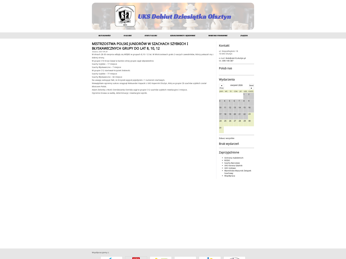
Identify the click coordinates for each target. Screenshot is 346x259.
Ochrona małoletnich (233, 158)
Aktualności (104, 35)
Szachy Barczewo (232, 163)
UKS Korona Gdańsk (233, 165)
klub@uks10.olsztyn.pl (236, 58)
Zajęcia (244, 35)
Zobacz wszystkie (226, 138)
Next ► (251, 86)
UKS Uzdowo (230, 168)
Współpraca (229, 175)
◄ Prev (222, 86)
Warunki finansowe (217, 35)
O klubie (128, 35)
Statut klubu (151, 35)
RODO (227, 160)
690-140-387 (227, 60)
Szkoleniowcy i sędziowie (182, 35)
